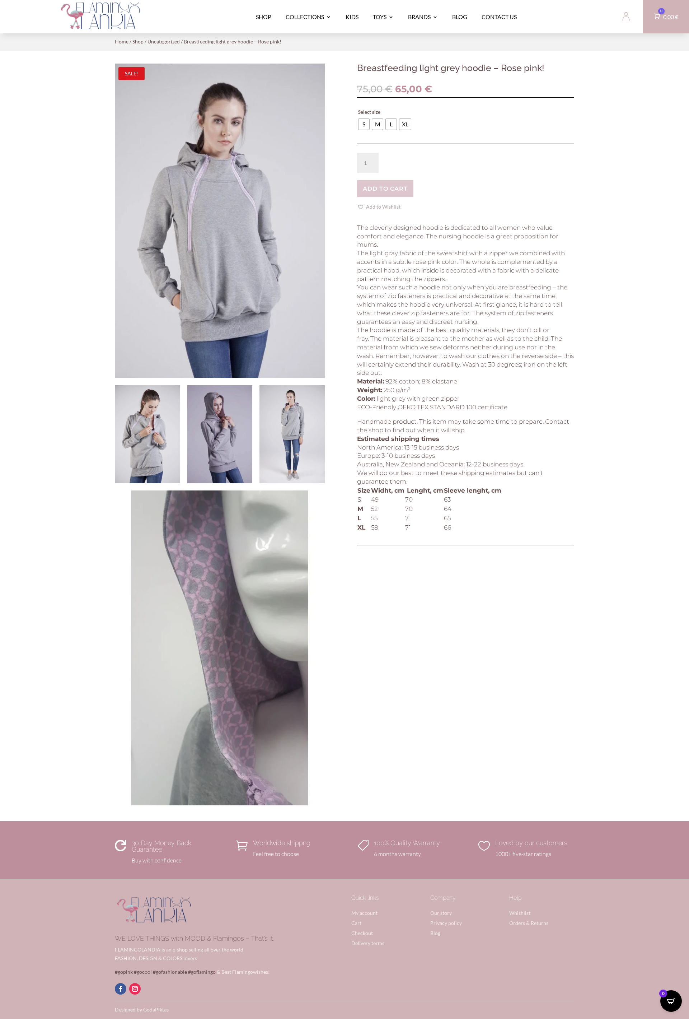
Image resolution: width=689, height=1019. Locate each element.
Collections (305, 16)
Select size (369, 112)
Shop (263, 16)
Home (121, 41)
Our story (441, 913)
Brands (419, 16)
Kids (352, 16)
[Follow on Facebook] (120, 989)
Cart (356, 923)
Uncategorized (163, 41)
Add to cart (385, 188)
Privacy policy (446, 923)
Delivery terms (367, 943)
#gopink (124, 972)
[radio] (363, 124)
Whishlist (519, 913)
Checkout (362, 933)
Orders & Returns (528, 923)
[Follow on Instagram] (135, 989)
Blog (459, 16)
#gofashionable (170, 972)
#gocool (143, 972)
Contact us (499, 16)
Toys (379, 16)
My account (364, 913)
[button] (378, 207)
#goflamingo (202, 972)
